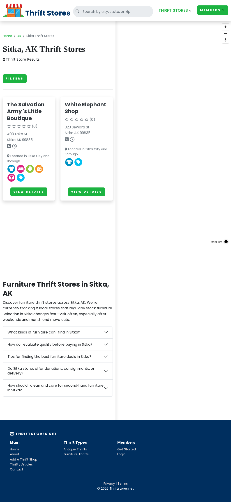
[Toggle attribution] (226, 241)
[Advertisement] (58, 235)
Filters (15, 78)
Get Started (126, 449)
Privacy (109, 483)
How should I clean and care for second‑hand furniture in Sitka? (55, 388)
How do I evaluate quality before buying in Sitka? (49, 344)
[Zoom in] (225, 27)
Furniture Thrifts (76, 454)
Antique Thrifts (75, 449)
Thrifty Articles (21, 464)
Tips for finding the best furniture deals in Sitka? (49, 356)
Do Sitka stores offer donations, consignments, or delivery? (51, 371)
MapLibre (216, 242)
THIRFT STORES (173, 10)
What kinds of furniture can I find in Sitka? (43, 332)
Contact (16, 469)
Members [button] (210, 10)
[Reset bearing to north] (225, 40)
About (14, 454)
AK (19, 36)
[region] (173, 134)
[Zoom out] (225, 33)
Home (7, 36)
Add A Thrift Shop (23, 459)
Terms (123, 483)
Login (121, 454)
